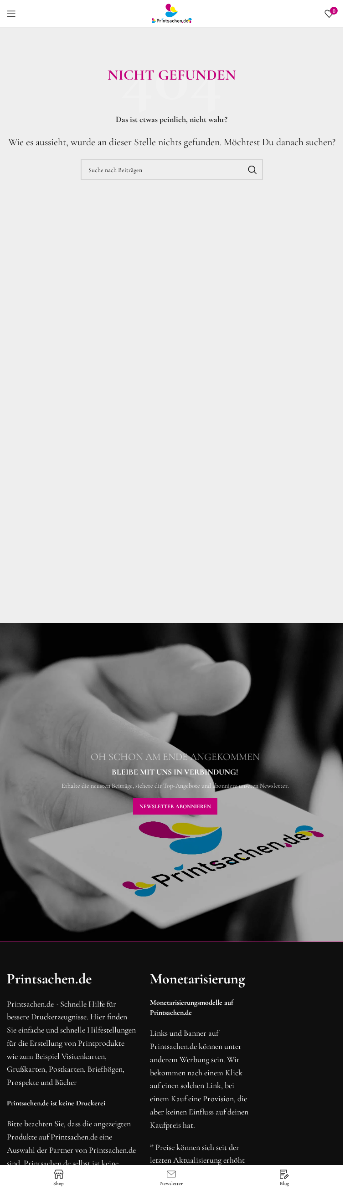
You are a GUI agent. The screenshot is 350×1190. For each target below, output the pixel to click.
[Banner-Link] (175, 782)
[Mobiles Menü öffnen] (11, 14)
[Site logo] (172, 12)
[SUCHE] (252, 169)
